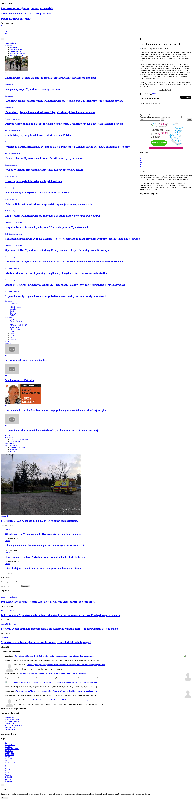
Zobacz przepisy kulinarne (19, 439)
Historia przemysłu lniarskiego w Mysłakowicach (33, 181)
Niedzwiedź (10, 763)
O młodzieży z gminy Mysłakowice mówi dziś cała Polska (38, 135)
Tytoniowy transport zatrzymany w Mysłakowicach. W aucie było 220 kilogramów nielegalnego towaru (64, 100)
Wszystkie (13, 303)
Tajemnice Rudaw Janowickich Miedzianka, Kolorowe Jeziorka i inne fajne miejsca (53, 430)
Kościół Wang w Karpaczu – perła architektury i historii (37, 192)
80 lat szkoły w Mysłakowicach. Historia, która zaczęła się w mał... (43, 534)
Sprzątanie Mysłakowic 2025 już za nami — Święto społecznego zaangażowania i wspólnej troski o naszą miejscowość (72, 238)
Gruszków (9, 755)
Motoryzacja (14, 327)
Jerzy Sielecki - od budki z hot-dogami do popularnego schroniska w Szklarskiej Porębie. (56, 410)
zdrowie (8, 779)
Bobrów (8, 747)
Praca (12, 333)
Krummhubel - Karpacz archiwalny (26, 360)
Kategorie (9, 301)
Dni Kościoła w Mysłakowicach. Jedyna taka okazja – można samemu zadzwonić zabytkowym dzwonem (64, 261)
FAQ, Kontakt (10, 445)
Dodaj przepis (15, 441)
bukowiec (9, 751)
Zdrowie (13, 313)
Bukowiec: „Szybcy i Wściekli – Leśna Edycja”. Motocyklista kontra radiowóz (50, 112)
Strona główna (10, 43)
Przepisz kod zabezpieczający (150, 117)
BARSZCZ (10, 745)
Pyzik (7, 767)
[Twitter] (6, 31)
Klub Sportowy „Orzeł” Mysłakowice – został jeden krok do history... (45, 557)
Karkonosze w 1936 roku (19, 380)
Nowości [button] (8, 45)
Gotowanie (9, 437)
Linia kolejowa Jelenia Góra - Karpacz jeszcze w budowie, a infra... (44, 568)
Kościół (8, 759)
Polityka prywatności (17, 447)
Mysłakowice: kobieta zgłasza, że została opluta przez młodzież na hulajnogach (50, 77)
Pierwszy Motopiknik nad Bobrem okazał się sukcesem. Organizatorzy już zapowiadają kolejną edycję (64, 123)
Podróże (13, 315)
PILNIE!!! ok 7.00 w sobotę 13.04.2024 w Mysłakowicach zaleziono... (40, 520)
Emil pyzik (9, 753)
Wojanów (9, 775)
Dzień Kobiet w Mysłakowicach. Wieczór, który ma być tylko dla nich (45, 158)
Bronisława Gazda (12, 749)
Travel (7, 529)
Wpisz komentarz (146, 115)
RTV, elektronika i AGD (18, 325)
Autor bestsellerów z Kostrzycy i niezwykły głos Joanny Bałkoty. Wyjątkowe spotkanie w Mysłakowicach (65, 284)
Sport (12, 311)
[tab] (13, 47)
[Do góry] (2, 785)
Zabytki (8, 777)
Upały (8, 773)
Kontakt (13, 451)
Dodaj (189, 119)
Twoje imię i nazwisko (148, 103)
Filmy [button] (7, 343)
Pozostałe (13, 339)
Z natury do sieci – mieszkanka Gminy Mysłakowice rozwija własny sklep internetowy (65, 700)
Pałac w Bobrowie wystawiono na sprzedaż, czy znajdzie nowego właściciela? (49, 204)
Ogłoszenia (9, 317)
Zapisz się (25, 586)
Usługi (12, 331)
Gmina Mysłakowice (12, 119)
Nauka (12, 335)
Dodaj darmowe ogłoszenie (16, 18)
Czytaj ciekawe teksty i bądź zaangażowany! (26, 13)
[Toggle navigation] (2, 39)
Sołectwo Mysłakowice (13, 211)
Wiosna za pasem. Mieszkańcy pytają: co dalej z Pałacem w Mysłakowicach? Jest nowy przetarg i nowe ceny (67, 146)
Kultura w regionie (12, 257)
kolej (7, 757)
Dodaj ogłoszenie (16, 321)
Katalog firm (9, 341)
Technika (13, 309)
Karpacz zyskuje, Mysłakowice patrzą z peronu (32, 89)
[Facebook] (5, 29)
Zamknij (4, 798)
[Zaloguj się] (2, 25)
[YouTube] (6, 33)
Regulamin (14, 449)
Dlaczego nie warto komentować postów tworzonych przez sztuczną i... (45, 545)
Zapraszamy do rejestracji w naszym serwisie (27, 8)
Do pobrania (9, 443)
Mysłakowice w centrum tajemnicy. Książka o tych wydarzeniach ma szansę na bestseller (56, 273)
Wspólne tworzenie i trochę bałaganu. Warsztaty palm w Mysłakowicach (47, 227)
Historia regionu (11, 165)
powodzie (9, 765)
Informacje (9, 73)
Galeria (7, 435)
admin (154, 94)
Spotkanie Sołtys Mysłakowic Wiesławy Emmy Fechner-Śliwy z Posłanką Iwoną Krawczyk (57, 250)
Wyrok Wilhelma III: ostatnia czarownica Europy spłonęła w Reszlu (44, 169)
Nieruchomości (15, 329)
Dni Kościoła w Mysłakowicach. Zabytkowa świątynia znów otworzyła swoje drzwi (52, 215)
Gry (11, 337)
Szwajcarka (9, 769)
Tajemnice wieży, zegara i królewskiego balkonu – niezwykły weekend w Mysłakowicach (55, 296)
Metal (7, 761)
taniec (7, 771)
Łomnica (9, 781)
